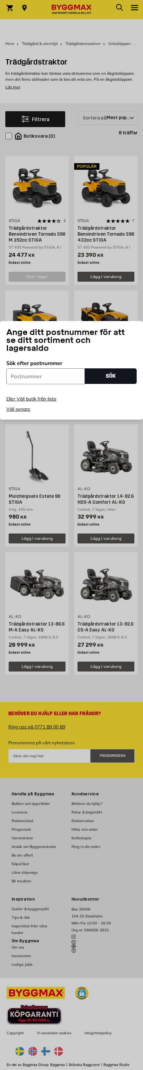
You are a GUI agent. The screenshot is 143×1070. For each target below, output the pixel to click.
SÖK (111, 376)
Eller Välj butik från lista (31, 399)
